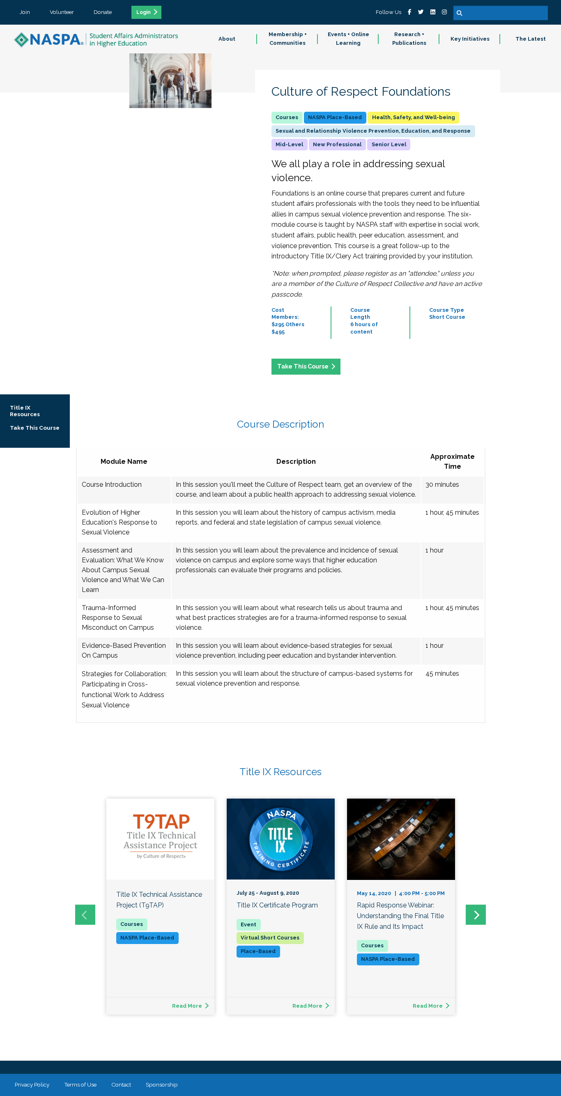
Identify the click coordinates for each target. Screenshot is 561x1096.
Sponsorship (162, 1084)
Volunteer (62, 12)
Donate (103, 12)
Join (25, 12)
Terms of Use (80, 1084)
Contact (121, 1084)
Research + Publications (409, 38)
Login (143, 12)
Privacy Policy (32, 1084)
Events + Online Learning (348, 38)
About (226, 39)
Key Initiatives (470, 39)
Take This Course (303, 366)
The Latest (530, 39)
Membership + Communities (288, 38)
